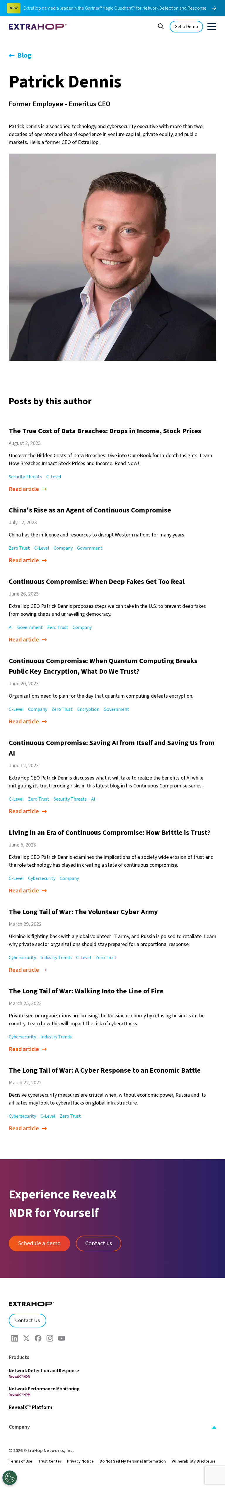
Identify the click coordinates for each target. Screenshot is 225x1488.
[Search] (161, 25)
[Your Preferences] (9, 1477)
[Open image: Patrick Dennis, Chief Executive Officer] (112, 257)
